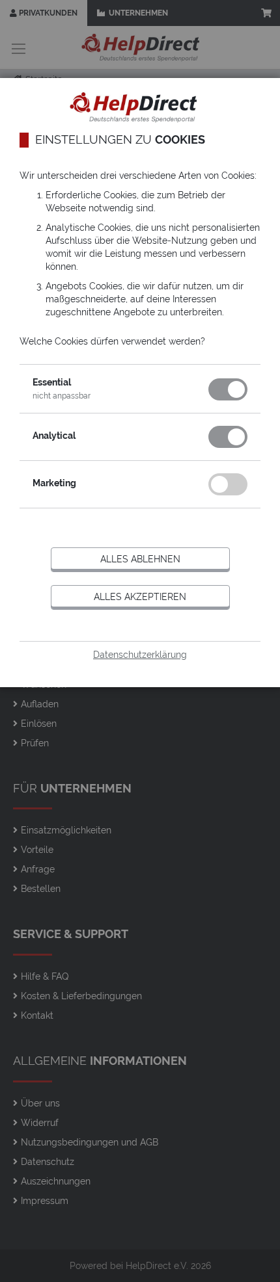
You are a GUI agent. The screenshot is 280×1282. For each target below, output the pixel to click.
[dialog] (140, 641)
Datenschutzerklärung (140, 654)
